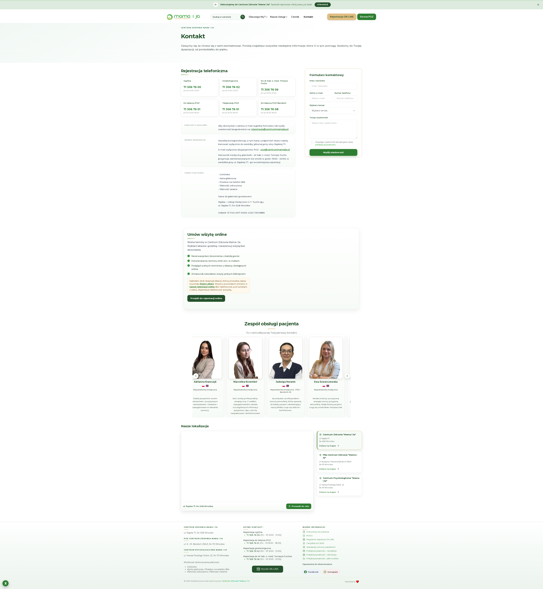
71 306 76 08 (269, 109)
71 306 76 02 (231, 87)
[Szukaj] (242, 17)
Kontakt (308, 17)
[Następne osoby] (347, 376)
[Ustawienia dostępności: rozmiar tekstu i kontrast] (5, 583)
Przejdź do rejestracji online (206, 298)
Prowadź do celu (300, 506)
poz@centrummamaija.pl (275, 149)
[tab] (339, 440)
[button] (259, 17)
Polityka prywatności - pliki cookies (322, 558)
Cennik (295, 17)
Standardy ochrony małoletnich (321, 547)
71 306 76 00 (192, 87)
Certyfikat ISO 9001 (315, 543)
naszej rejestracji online (202, 287)
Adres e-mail (316, 93)
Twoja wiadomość (319, 117)
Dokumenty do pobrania (317, 532)
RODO (309, 535)
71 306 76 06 (269, 89)
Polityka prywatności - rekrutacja (321, 555)
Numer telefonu (343, 93)
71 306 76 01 (192, 109)
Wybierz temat (317, 105)
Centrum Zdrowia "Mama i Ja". (236, 581)
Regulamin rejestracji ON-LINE (320, 539)
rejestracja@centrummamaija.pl (269, 129)
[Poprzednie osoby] (196, 376)
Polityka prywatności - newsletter (321, 551)
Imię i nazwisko (317, 81)
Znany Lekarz (207, 284)
